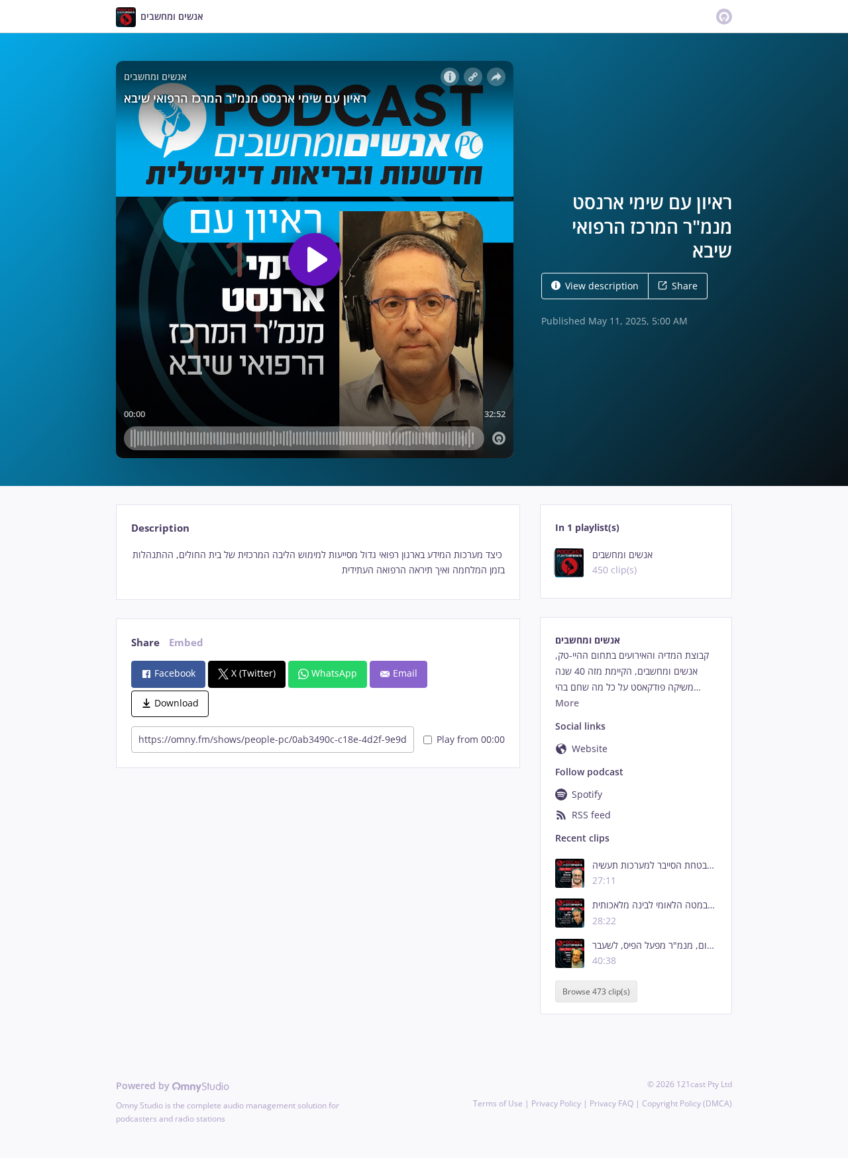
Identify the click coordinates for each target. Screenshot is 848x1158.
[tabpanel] (317, 563)
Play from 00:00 (471, 739)
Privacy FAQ (611, 1103)
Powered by (144, 1085)
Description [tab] (160, 528)
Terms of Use (498, 1103)
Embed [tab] (186, 643)
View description (602, 285)
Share (685, 285)
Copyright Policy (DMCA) (687, 1103)
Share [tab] (145, 643)
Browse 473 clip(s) (596, 991)
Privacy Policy (556, 1103)
